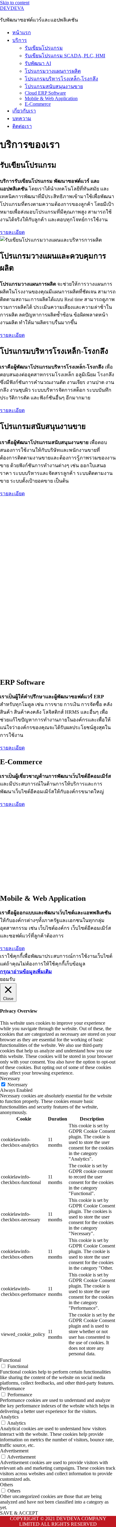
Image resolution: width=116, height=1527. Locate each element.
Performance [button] (12, 1388)
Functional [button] (10, 1360)
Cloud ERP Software (45, 93)
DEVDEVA (12, 8)
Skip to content (14, 2)
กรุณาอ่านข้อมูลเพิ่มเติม (26, 971)
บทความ (21, 118)
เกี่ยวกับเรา (24, 110)
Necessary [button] (10, 1078)
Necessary (17, 1084)
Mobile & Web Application (51, 98)
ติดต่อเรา (22, 126)
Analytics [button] (9, 1416)
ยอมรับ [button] (7, 979)
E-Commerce (38, 104)
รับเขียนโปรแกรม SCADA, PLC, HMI (65, 55)
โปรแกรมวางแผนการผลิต (53, 71)
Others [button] (6, 1484)
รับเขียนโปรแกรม (44, 48)
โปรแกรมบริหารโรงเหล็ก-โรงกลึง (61, 78)
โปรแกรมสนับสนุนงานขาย (54, 86)
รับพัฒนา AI (38, 63)
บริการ (19, 40)
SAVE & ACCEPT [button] (19, 1513)
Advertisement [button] (14, 1450)
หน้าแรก (21, 32)
